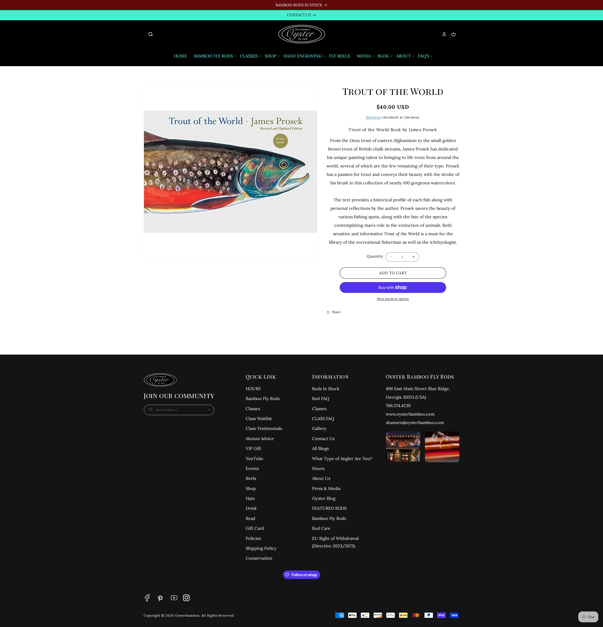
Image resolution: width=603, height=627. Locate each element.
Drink (251, 508)
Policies (253, 538)
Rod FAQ (320, 398)
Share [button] (336, 312)
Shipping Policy (261, 548)
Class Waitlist (259, 418)
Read (250, 518)
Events (252, 468)
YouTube (254, 458)
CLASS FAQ (323, 418)
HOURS (253, 388)
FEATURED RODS (329, 508)
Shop (251, 488)
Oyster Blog (323, 498)
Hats (250, 498)
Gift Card (255, 528)
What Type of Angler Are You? (342, 458)
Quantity (375, 256)
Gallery (319, 428)
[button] (153, 34)
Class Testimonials (264, 428)
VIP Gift (253, 448)
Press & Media (326, 488)
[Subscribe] (209, 410)
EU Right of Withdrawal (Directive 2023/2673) (335, 542)
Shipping (373, 117)
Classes (253, 408)
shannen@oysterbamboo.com (415, 422)
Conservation (259, 558)
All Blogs (320, 448)
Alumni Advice (260, 438)
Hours (318, 468)
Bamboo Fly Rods (263, 398)
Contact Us (323, 438)
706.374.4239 (398, 405)
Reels (251, 478)
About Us (321, 478)
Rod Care (321, 528)
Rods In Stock (325, 388)
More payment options (393, 298)
